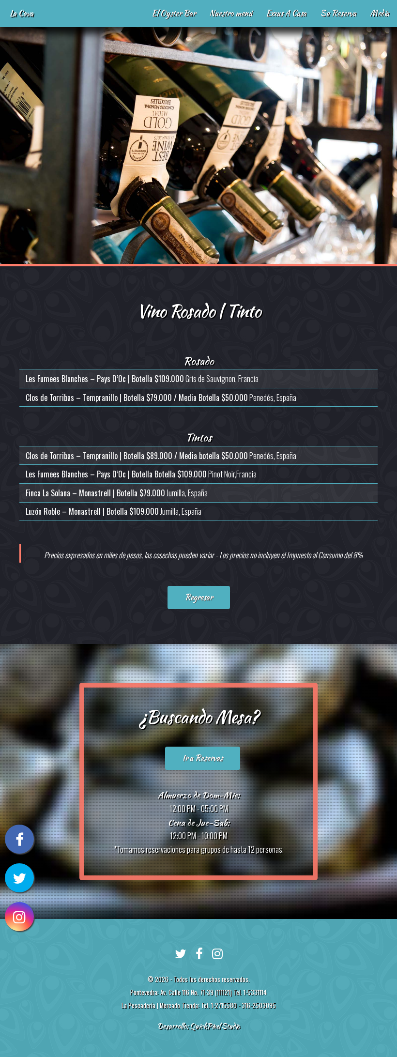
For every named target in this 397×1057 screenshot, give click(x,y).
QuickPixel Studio (215, 1026)
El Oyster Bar (174, 13)
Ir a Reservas (203, 758)
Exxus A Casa (286, 13)
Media (379, 13)
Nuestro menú (230, 13)
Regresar (199, 597)
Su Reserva (338, 13)
